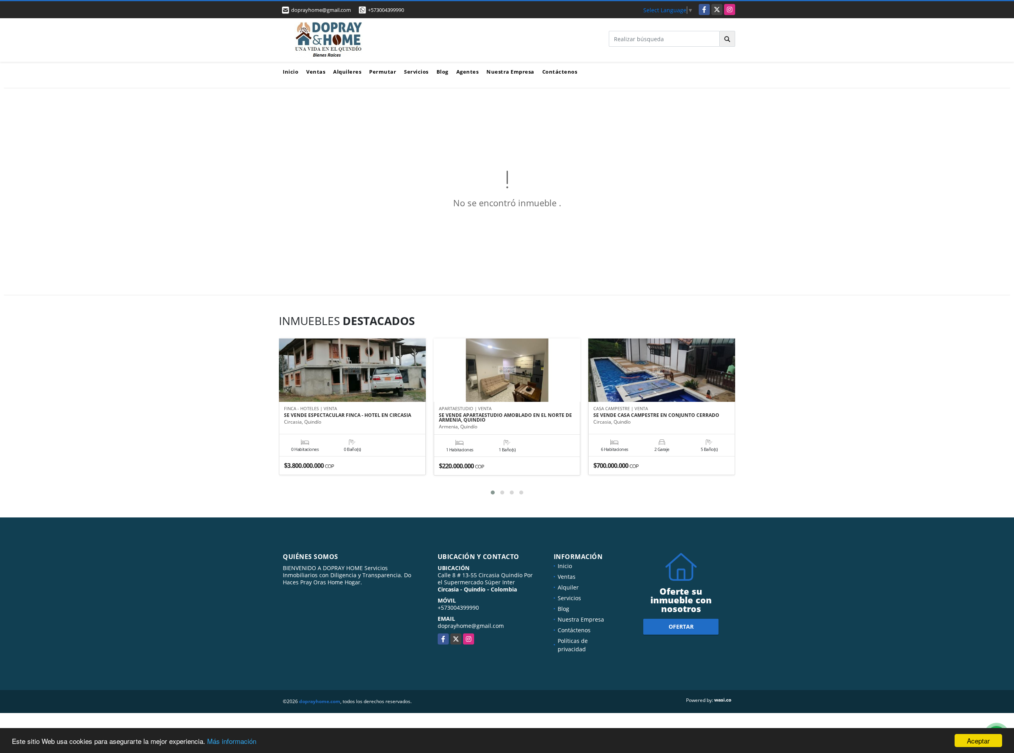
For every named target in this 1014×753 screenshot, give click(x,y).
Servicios (416, 71)
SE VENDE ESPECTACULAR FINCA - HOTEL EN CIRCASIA (347, 415)
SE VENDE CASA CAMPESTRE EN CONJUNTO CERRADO (656, 415)
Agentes (467, 71)
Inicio (290, 71)
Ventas (315, 71)
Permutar (382, 71)
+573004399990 (386, 9)
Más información (231, 741)
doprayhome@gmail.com (471, 625)
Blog (442, 71)
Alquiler (568, 587)
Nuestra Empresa (510, 71)
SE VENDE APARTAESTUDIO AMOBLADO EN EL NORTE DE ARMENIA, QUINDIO (505, 417)
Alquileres (347, 71)
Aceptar (978, 740)
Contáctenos (560, 71)
